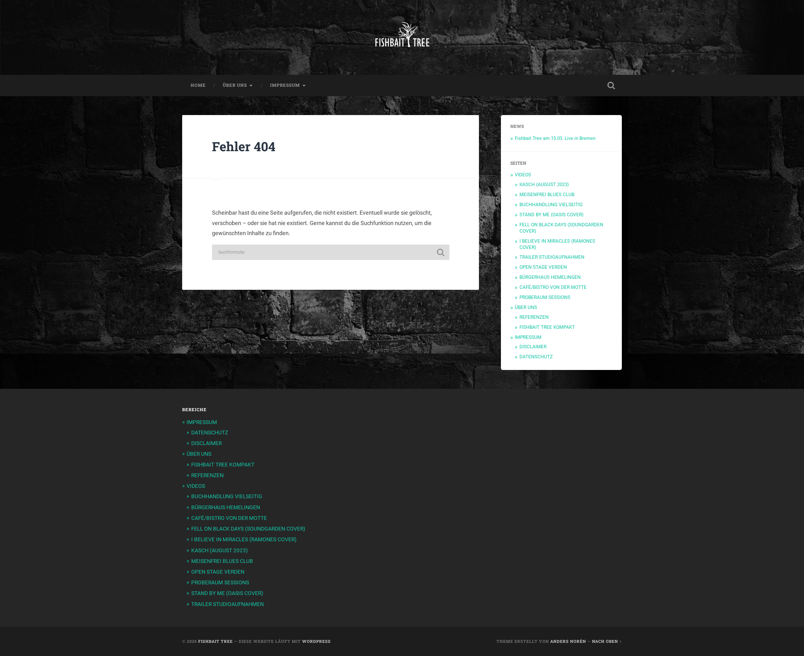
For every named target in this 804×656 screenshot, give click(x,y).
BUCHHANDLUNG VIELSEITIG (551, 204)
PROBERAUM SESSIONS (544, 297)
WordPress (316, 641)
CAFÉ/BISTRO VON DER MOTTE (553, 287)
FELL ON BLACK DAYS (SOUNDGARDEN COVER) (248, 529)
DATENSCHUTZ (536, 357)
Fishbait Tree (215, 641)
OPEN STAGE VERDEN (543, 267)
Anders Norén (568, 641)
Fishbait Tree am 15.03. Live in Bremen (555, 138)
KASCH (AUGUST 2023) (544, 184)
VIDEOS (523, 175)
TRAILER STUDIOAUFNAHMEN (551, 257)
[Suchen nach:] (330, 252)
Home (198, 85)
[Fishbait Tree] (402, 37)
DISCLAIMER (532, 347)
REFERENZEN (534, 317)
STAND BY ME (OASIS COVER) (551, 215)
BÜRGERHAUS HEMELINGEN (550, 277)
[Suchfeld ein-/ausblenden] (611, 85)
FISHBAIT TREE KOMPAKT (547, 327)
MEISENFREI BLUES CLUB (546, 194)
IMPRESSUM (285, 85)
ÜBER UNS (235, 85)
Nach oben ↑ (607, 641)
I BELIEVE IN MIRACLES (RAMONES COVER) (243, 539)
